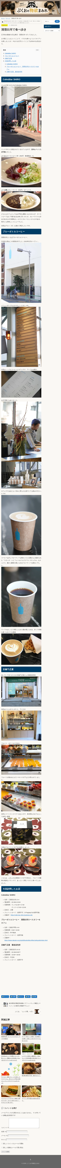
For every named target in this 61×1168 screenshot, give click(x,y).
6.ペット (8, 18)
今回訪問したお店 (10, 61)
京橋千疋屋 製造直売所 (14, 72)
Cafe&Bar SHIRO (10, 53)
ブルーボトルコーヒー (12, 56)
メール (4, 1135)
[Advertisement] (21, 980)
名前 (3, 1131)
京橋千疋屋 (8, 58)
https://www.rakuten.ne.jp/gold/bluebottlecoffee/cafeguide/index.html (25, 940)
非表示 (37, 50)
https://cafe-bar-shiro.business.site (21, 915)
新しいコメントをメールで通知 (13, 1143)
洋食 (35, 996)
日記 (28, 996)
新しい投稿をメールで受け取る (13, 1147)
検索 (57, 21)
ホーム (3, 18)
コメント (5, 1127)
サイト (3, 1139)
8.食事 (14, 996)
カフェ (21, 996)
